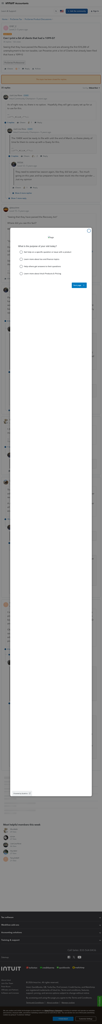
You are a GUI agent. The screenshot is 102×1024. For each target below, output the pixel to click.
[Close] (89, 230)
